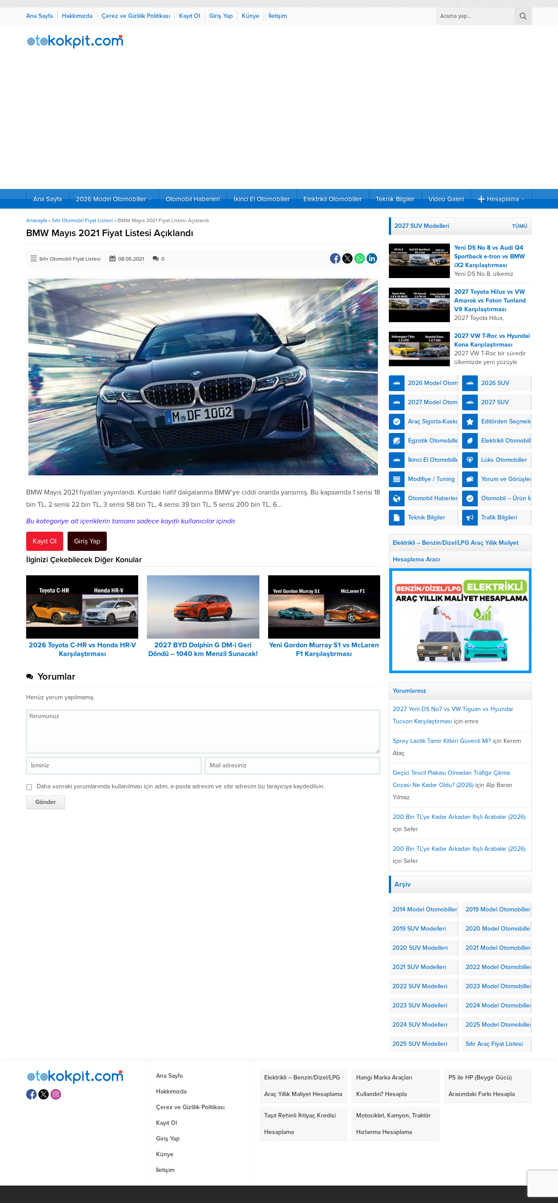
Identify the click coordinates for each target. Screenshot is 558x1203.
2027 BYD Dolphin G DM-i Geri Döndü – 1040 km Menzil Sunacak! (203, 649)
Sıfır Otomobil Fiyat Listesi (82, 220)
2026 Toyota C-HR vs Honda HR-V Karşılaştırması (82, 649)
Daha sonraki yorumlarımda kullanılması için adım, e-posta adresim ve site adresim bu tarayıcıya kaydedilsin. (181, 786)
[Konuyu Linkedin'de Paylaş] (372, 258)
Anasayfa (36, 220)
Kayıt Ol (45, 541)
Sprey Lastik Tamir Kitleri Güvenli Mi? (442, 741)
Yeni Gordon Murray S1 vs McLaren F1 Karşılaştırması (324, 649)
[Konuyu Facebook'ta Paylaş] (335, 258)
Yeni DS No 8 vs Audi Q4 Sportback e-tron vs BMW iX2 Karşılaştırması (489, 256)
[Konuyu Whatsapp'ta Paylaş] (359, 258)
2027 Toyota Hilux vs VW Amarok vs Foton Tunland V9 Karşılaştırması (490, 300)
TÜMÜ (519, 226)
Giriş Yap (87, 541)
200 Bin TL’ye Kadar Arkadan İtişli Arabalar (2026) (459, 817)
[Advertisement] (279, 123)
